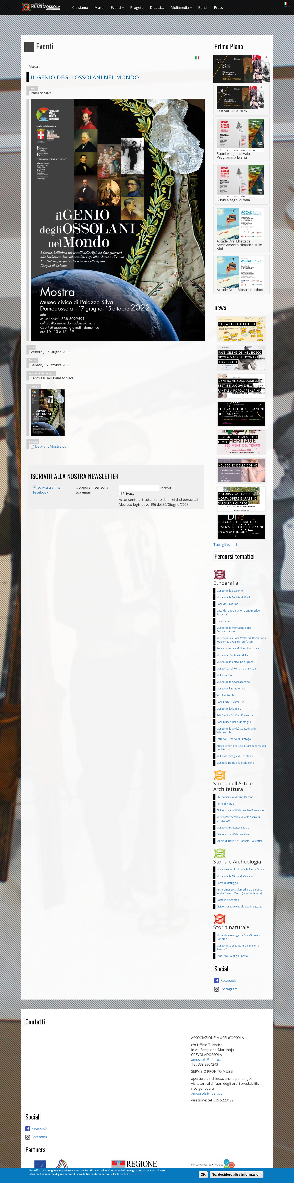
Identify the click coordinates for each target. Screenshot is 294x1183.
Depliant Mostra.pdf (51, 446)
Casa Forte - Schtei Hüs (230, 702)
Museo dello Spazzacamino (233, 682)
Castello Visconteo (228, 900)
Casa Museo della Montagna (234, 722)
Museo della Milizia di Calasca (235, 876)
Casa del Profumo (227, 604)
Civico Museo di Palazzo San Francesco (240, 810)
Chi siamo (80, 7)
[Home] (43, 7)
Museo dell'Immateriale (231, 688)
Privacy (128, 493)
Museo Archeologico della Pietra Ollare (240, 869)
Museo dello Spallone (230, 590)
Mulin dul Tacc (225, 675)
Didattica (157, 7)
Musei (99, 7)
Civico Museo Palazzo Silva (233, 834)
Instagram (228, 989)
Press (218, 7)
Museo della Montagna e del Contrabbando (234, 629)
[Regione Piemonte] (147, 1166)
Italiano (287, 6)
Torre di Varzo (225, 804)
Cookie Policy (137, 1174)
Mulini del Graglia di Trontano (235, 756)
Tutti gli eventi (225, 544)
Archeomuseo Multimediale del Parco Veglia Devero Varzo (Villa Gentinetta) (239, 891)
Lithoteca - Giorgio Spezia (232, 956)
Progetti (137, 7)
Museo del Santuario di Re (232, 655)
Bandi (202, 7)
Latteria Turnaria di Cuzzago (234, 739)
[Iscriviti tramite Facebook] (51, 489)
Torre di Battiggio (227, 883)
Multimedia (180, 7)
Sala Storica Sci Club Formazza (235, 715)
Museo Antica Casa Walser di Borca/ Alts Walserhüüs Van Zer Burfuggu (241, 640)
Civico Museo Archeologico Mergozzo (240, 906)
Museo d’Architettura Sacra (233, 827)
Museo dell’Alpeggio (229, 708)
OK (203, 1174)
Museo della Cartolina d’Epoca (235, 662)
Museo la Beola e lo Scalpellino (235, 763)
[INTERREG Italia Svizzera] (67, 1166)
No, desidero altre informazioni (237, 1174)
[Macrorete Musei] (226, 1165)
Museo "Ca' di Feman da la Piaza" (237, 668)
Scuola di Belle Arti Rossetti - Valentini (239, 841)
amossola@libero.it (206, 1059)
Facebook (228, 980)
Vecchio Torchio (226, 695)
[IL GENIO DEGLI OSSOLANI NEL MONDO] (118, 412)
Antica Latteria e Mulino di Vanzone (238, 648)
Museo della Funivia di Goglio (234, 597)
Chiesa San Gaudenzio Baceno (235, 797)
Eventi (116, 7)
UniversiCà (223, 621)
